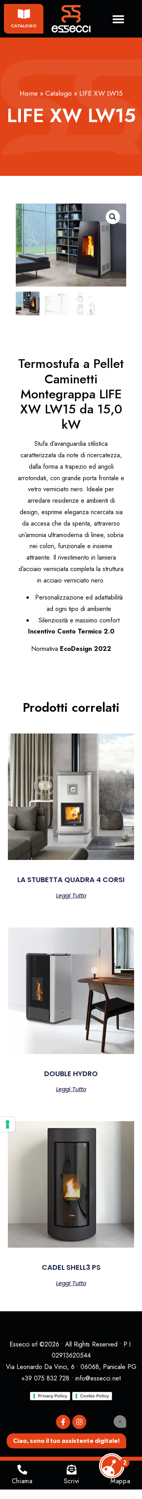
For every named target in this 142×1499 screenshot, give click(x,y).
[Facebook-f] (63, 1422)
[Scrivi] (72, 1469)
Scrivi (71, 1481)
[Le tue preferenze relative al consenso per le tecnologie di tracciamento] (7, 1124)
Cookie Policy (94, 1396)
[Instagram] (79, 1422)
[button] (118, 18)
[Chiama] (22, 1469)
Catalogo (24, 26)
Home (29, 93)
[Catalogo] (24, 14)
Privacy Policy (52, 1396)
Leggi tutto (71, 895)
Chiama (22, 1481)
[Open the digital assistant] (111, 1465)
